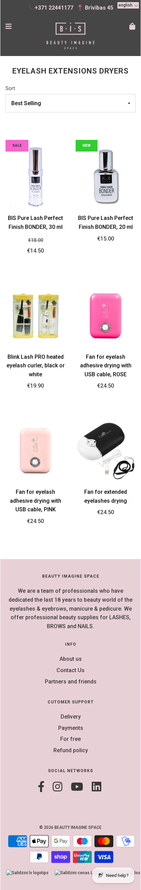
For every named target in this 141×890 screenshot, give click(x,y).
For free (70, 739)
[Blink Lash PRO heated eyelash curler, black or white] (35, 315)
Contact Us (70, 670)
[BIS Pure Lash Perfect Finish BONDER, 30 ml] (35, 176)
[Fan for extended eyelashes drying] (106, 450)
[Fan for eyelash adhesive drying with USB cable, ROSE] (106, 315)
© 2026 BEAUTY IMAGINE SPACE (70, 827)
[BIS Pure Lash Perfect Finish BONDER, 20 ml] (106, 176)
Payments (70, 728)
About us (71, 659)
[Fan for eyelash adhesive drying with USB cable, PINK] (35, 450)
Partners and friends (71, 681)
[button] (128, 5)
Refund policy (70, 750)
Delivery (71, 716)
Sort (10, 88)
